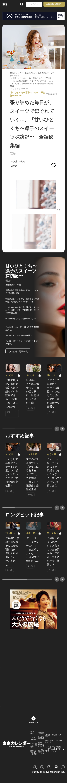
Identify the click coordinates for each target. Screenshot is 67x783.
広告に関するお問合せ (33, 745)
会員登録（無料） (54, 4)
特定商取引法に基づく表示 (41, 751)
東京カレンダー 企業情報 (33, 752)
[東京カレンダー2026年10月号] (33, 608)
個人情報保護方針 (41, 737)
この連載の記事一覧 (18, 351)
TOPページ (32, 732)
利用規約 (41, 732)
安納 (13, 153)
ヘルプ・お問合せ (33, 738)
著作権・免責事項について (41, 744)
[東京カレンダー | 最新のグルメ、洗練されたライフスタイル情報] (4, 4)
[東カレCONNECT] (33, 16)
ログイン (34, 4)
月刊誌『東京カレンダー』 (53, 735)
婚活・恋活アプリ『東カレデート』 (53, 741)
